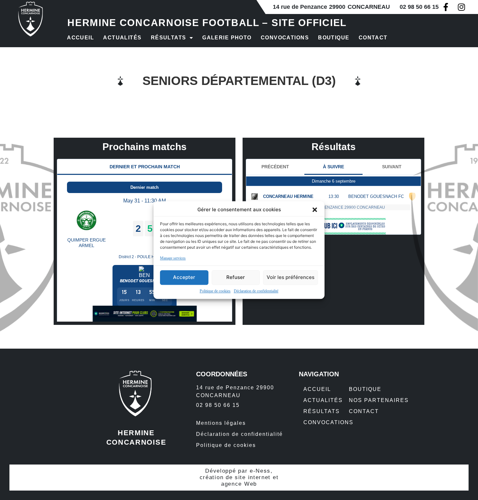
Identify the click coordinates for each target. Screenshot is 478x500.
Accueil (80, 37)
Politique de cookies (215, 291)
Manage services (173, 258)
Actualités (122, 37)
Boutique (334, 37)
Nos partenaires (379, 400)
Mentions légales (221, 423)
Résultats (168, 37)
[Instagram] (461, 7)
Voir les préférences (290, 277)
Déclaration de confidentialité (256, 291)
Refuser (235, 277)
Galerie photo (227, 37)
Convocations (285, 37)
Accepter (184, 277)
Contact (373, 37)
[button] (315, 210)
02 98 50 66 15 (419, 7)
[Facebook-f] (446, 7)
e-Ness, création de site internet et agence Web (239, 477)
